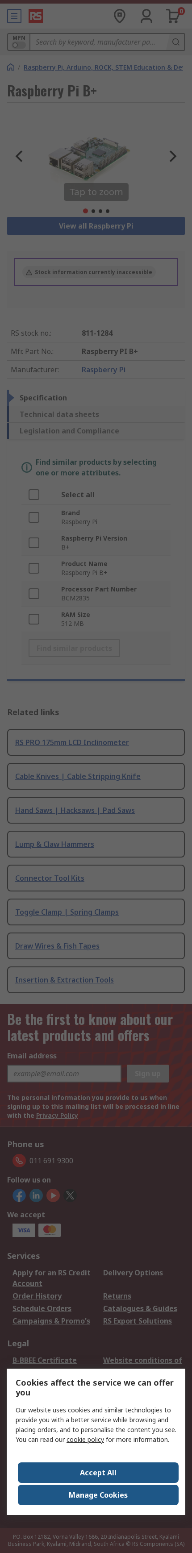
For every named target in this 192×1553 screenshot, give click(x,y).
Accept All (98, 1473)
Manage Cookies (98, 1495)
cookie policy (85, 1439)
